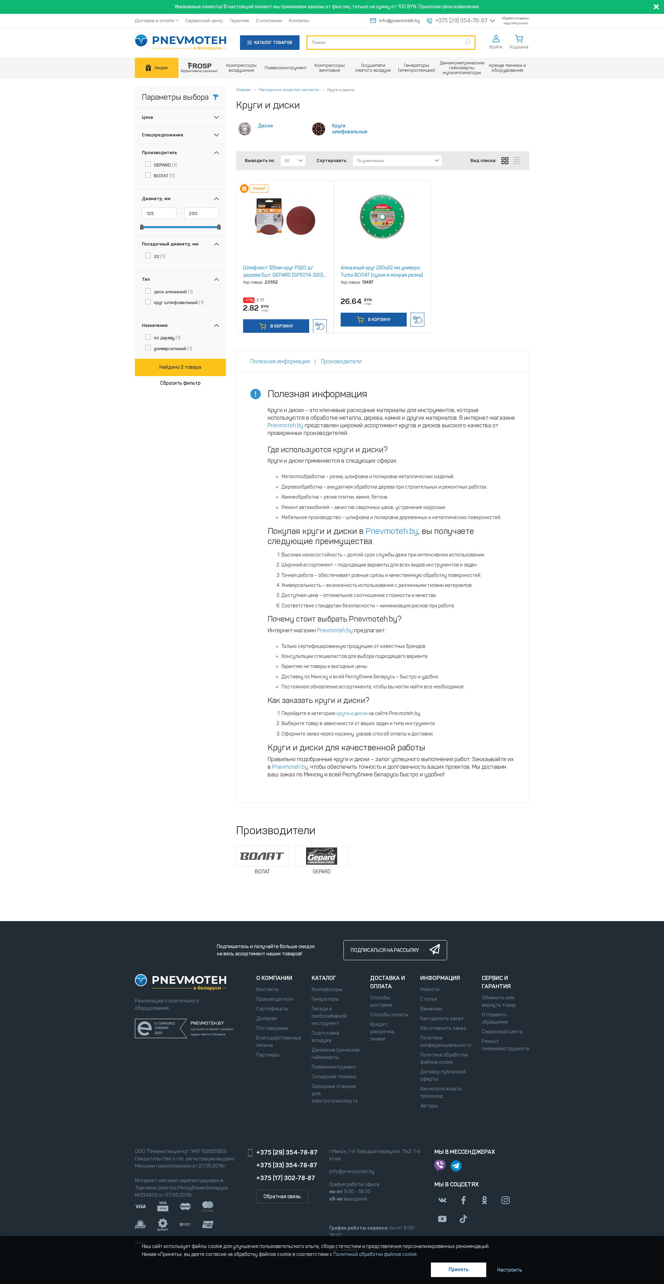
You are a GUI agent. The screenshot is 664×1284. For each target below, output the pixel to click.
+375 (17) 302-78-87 (285, 1178)
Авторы (429, 1106)
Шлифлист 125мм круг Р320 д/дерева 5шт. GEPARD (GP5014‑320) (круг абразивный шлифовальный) (283, 275)
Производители (274, 999)
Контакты (299, 20)
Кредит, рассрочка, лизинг (382, 1032)
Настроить (509, 1270)
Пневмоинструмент (334, 1067)
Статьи (428, 999)
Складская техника (334, 1077)
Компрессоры (327, 989)
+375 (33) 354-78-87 (286, 1165)
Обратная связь (282, 1197)
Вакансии (431, 1009)
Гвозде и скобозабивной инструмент (329, 1016)
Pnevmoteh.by (285, 425)
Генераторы (325, 999)
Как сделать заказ (441, 1019)
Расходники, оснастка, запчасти (289, 89)
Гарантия (239, 20)
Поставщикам (272, 1028)
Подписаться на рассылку (385, 950)
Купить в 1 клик (320, 326)
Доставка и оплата (154, 20)
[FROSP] (199, 68)
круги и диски (352, 713)
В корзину (281, 326)
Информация (440, 978)
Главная (243, 89)
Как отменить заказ (443, 1028)
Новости (430, 989)
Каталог (324, 978)
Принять (459, 1270)
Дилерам (266, 1019)
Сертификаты (272, 1009)
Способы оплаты (389, 1015)
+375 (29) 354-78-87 (461, 21)
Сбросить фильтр (180, 383)
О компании (269, 20)
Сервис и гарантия (496, 982)
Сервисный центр (204, 20)
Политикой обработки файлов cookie (375, 1254)
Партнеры (267, 1055)
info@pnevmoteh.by (399, 20)
